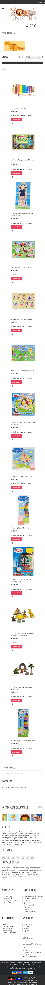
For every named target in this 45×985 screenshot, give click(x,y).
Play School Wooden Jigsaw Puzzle (23, 371)
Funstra (32, 967)
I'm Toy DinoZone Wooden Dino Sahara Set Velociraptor (22, 634)
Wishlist (26, 929)
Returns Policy (8, 929)
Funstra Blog (7, 897)
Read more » (20, 844)
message (33, 956)
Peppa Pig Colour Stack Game (21, 528)
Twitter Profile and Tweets (13, 858)
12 (3, 807)
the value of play (29, 872)
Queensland (28, 903)
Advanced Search (9, 903)
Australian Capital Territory (33, 897)
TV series (32, 840)
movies (12, 840)
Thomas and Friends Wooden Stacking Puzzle (21, 581)
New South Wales (30, 899)
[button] (12, 123)
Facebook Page (8, 858)
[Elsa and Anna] (15, 817)
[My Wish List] (30, 26)
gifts (3, 835)
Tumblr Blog (28, 858)
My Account (28, 924)
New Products (8, 899)
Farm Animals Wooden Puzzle (21, 267)
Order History (28, 926)
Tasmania (27, 907)
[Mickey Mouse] (39, 817)
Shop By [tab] (5, 56)
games (39, 833)
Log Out (26, 931)
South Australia (29, 905)
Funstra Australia (17, 962)
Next (41, 807)
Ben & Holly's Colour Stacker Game (23, 741)
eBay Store (18, 858)
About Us (6, 924)
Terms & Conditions (10, 933)
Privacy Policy (7, 931)
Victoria (26, 909)
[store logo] (12, 15)
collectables (8, 835)
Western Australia (30, 911)
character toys (27, 839)
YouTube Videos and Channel (4, 858)
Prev (38, 807)
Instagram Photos (32, 858)
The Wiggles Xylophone (19, 108)
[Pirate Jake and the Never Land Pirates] (27, 817)
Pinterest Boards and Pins (23, 858)
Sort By (21, 57)
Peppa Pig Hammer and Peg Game (23, 476)
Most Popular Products (11, 901)
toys (35, 833)
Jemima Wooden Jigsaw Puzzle (21, 319)
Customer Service (9, 926)
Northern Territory (30, 901)
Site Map (32, 969)
